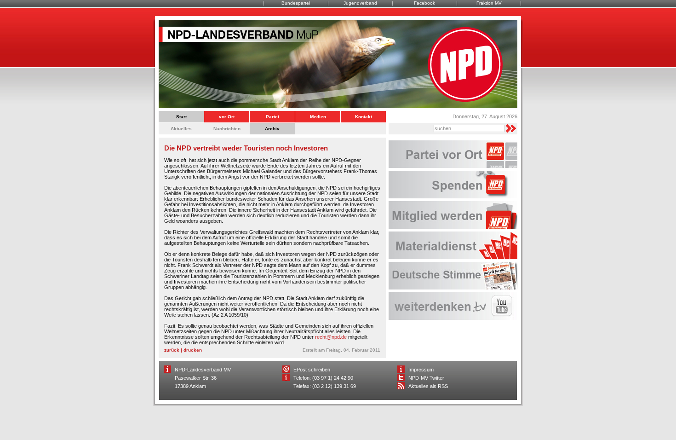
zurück (171, 350)
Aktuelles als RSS (428, 386)
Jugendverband (360, 3)
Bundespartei (295, 3)
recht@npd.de (331, 337)
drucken (192, 350)
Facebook (424, 3)
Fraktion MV (489, 3)
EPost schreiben (311, 369)
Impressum (421, 369)
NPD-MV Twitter (426, 378)
